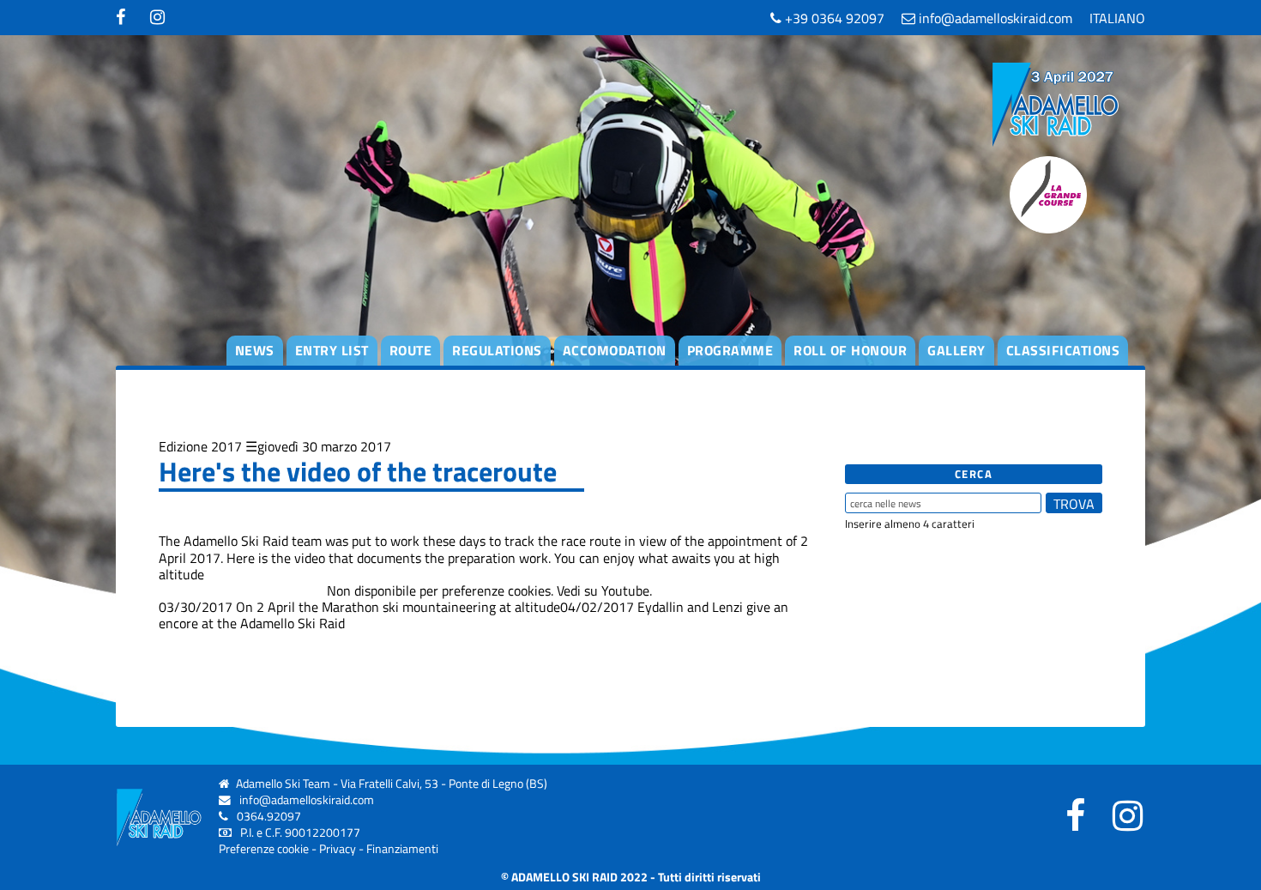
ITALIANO (1117, 18)
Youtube (625, 590)
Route (410, 350)
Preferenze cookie (264, 848)
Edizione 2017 (200, 446)
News (255, 350)
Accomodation (615, 350)
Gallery (956, 350)
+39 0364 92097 (832, 18)
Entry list (332, 350)
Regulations (497, 350)
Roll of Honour (850, 350)
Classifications (1063, 350)
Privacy (337, 848)
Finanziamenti (402, 848)
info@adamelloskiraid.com (993, 18)
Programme (730, 350)
